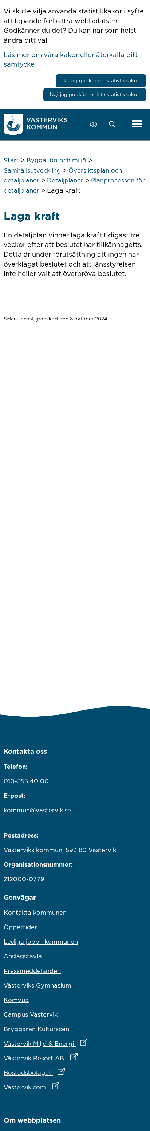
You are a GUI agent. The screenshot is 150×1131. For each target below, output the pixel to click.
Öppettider (20, 927)
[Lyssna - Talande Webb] (95, 124)
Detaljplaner (65, 180)
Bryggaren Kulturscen (36, 1029)
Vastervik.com (63, 1087)
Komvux (16, 1000)
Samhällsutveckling (32, 170)
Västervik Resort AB (73, 1058)
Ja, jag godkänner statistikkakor (100, 80)
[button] (114, 124)
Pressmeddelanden (32, 970)
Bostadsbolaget (66, 1072)
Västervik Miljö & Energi (75, 1043)
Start (11, 160)
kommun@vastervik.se (37, 810)
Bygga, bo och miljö (56, 160)
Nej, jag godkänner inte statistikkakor (94, 94)
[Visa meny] (137, 124)
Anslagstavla (23, 956)
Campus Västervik (31, 1014)
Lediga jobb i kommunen (41, 941)
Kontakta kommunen (35, 912)
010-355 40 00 (26, 781)
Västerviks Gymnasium (37, 985)
